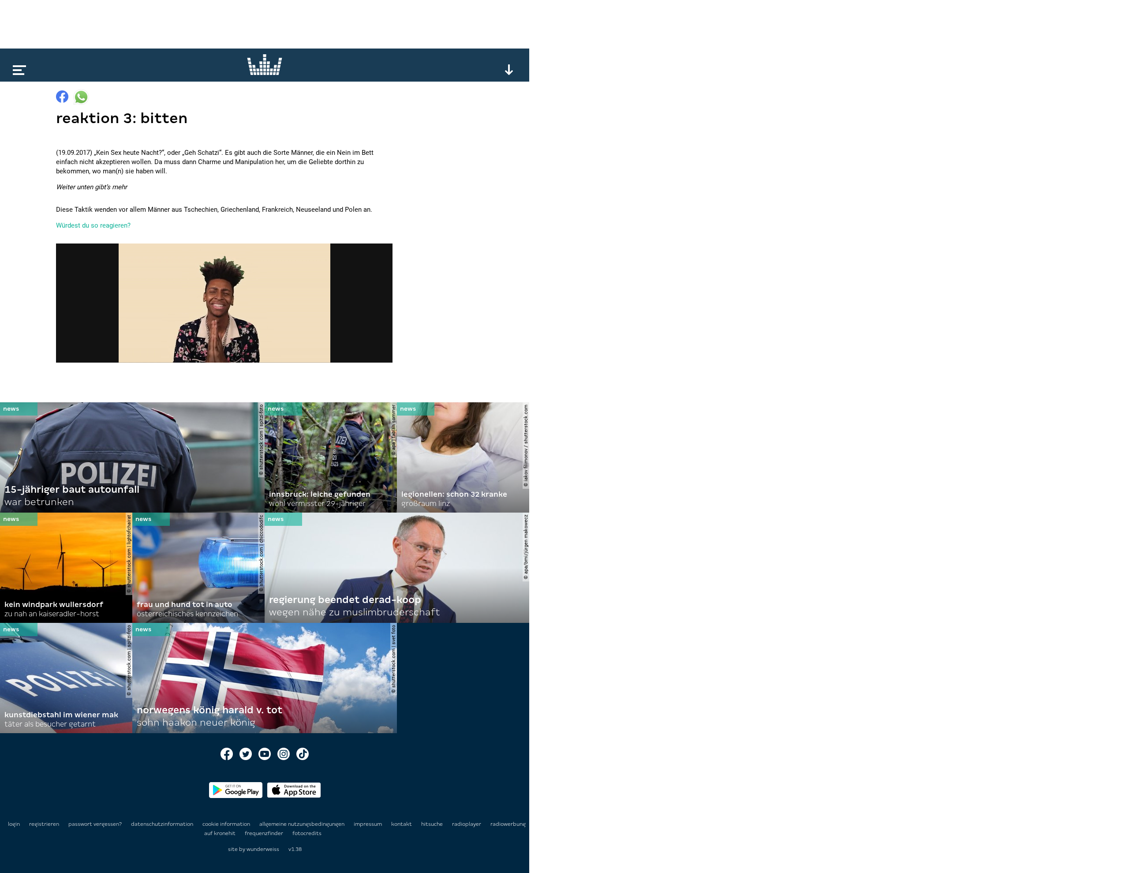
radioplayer (467, 824)
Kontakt (402, 824)
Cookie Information (226, 824)
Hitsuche (432, 824)
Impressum (368, 824)
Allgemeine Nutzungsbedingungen (302, 824)
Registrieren (44, 824)
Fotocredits (307, 833)
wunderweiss (263, 849)
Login (14, 824)
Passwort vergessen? (95, 824)
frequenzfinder (264, 833)
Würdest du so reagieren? (93, 225)
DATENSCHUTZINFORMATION (162, 824)
